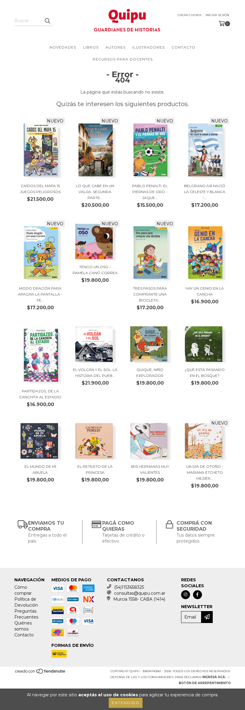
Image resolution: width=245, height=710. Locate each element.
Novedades (63, 47)
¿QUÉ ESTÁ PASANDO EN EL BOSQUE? (205, 372)
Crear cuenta (189, 15)
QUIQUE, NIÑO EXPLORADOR (149, 372)
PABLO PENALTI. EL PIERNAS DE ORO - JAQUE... (150, 192)
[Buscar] (47, 20)
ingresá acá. (214, 677)
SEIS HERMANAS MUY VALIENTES (150, 469)
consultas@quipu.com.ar (139, 593)
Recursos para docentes (123, 59)
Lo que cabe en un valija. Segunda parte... (95, 192)
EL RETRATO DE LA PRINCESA (95, 469)
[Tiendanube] (40, 673)
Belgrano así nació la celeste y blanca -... (204, 192)
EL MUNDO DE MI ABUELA (40, 469)
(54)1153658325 (129, 587)
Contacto (183, 47)
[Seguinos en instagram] (185, 594)
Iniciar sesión (217, 15)
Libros (91, 47)
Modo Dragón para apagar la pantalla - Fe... (40, 294)
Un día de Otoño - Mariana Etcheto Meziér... (204, 472)
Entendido (126, 702)
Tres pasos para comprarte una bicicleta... (150, 294)
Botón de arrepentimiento (205, 683)
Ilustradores (148, 47)
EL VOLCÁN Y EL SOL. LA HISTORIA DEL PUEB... (95, 372)
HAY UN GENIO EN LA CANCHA (205, 291)
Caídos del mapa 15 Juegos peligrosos (40, 189)
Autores (115, 47)
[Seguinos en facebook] (197, 594)
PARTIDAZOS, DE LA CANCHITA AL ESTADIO (40, 394)
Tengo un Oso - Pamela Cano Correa (95, 270)
